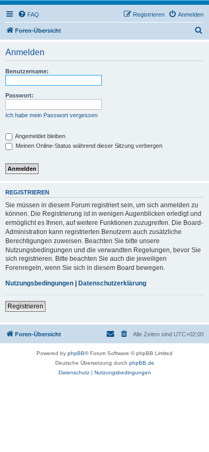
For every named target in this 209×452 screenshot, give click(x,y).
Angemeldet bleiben (39, 136)
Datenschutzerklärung (112, 283)
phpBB (76, 353)
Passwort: (19, 95)
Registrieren (25, 306)
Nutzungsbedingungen (39, 283)
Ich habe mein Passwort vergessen (51, 115)
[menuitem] (28, 14)
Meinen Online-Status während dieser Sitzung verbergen (88, 145)
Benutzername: (27, 71)
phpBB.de (141, 363)
